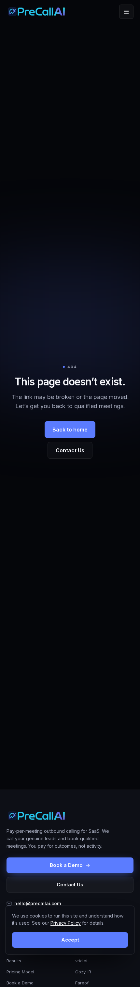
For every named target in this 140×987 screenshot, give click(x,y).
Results (14, 960)
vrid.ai (81, 960)
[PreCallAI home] (36, 11)
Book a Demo (66, 865)
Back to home (70, 429)
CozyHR (83, 971)
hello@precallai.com (37, 903)
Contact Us (70, 450)
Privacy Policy (65, 923)
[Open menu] (126, 12)
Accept (70, 940)
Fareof (82, 982)
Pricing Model (20, 971)
